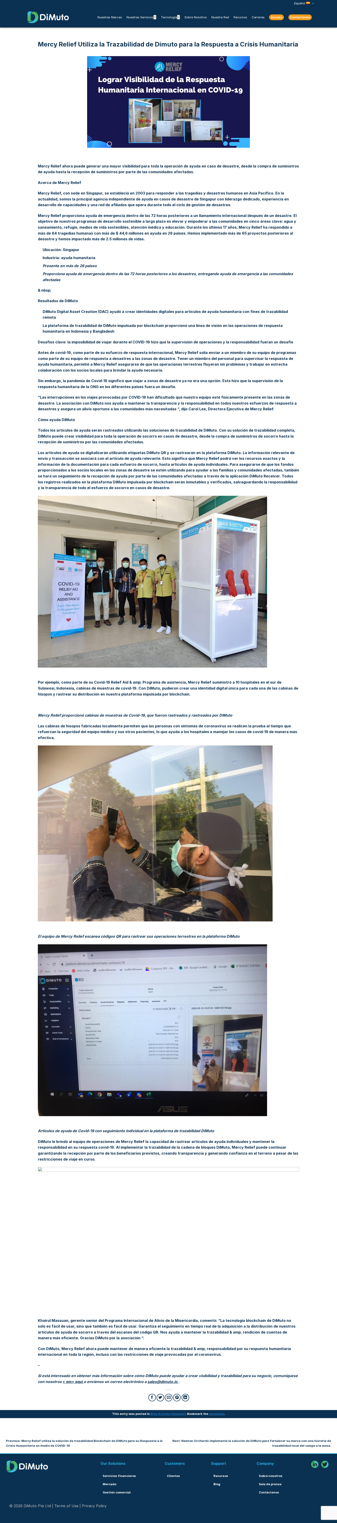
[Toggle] (154, 17)
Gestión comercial (117, 1492)
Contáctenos (300, 17)
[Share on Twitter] (160, 1397)
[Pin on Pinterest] (177, 1397)
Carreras (258, 17)
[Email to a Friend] (168, 1397)
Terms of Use (66, 1506)
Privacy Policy (94, 1506)
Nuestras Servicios (140, 17)
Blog (216, 1484)
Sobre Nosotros (196, 17)
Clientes (173, 1476)
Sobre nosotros (270, 1476)
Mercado (109, 1484)
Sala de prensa (270, 1484)
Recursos (240, 17)
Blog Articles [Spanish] (167, 1414)
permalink (216, 1414)
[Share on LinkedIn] (185, 1397)
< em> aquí (73, 1381)
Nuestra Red (220, 17)
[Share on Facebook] (152, 1397)
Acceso (276, 17)
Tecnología (169, 17)
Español (299, 3)
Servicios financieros (119, 1476)
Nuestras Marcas (109, 17)
